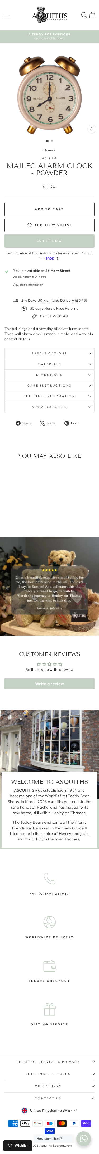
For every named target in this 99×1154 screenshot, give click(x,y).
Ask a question (49, 407)
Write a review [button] (49, 683)
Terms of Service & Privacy (48, 1062)
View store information (28, 284)
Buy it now (49, 241)
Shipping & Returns (48, 1074)
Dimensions (49, 374)
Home (48, 150)
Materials (50, 364)
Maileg (49, 158)
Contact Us (48, 1098)
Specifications (49, 353)
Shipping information (49, 396)
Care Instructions (49, 385)
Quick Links (48, 1086)
